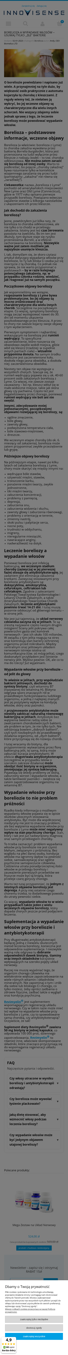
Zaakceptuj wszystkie (34, 1336)
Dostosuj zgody (34, 1327)
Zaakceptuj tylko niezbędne (34, 1319)
